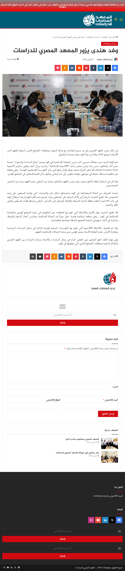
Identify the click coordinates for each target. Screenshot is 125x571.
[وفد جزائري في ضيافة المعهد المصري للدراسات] (109, 457)
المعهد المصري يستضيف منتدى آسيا (82, 439)
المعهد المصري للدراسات (85, 568)
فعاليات (104, 37)
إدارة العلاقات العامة (104, 59)
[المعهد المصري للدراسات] (97, 20)
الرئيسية (112, 37)
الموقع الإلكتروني (53, 400)
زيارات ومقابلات (92, 37)
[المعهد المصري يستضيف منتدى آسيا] (109, 443)
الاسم (115, 387)
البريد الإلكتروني (110, 400)
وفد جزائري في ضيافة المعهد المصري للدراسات (77, 453)
